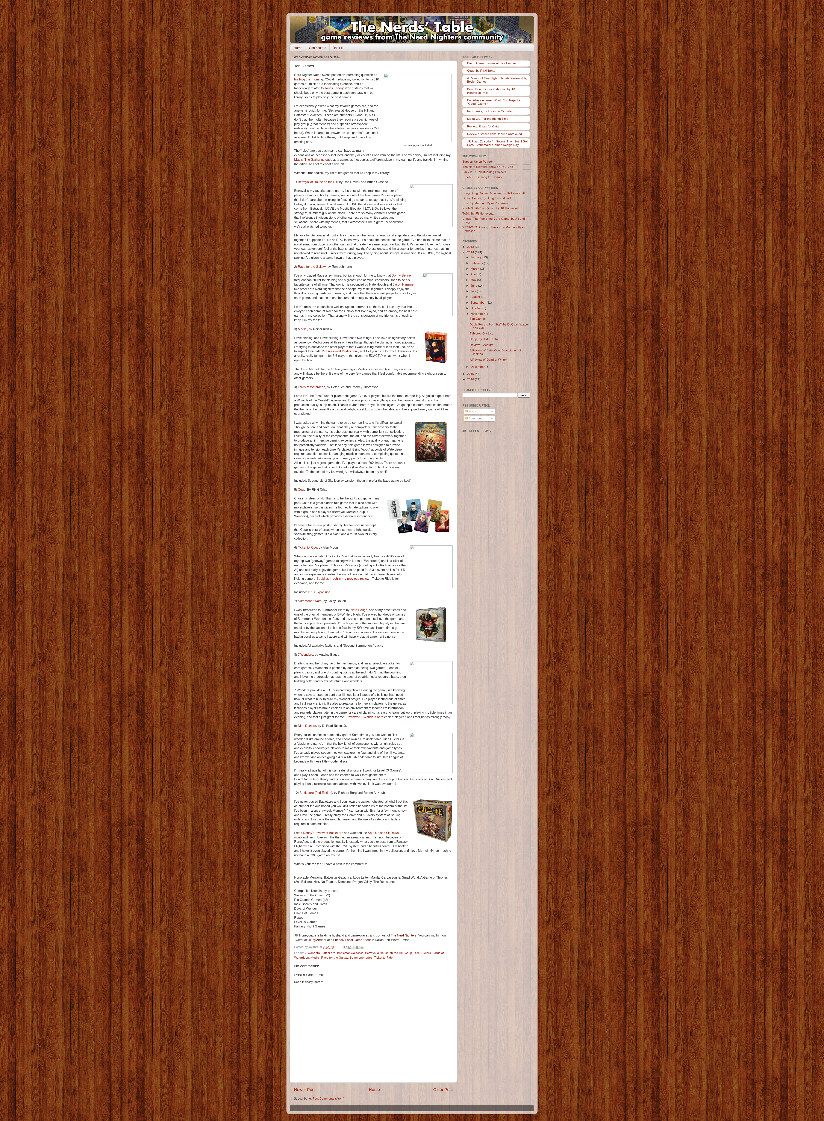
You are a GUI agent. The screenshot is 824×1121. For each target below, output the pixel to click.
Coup (301, 489)
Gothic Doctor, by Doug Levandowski (487, 198)
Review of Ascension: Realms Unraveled (494, 134)
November (478, 313)
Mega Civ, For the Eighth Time (487, 118)
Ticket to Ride (307, 547)
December (478, 366)
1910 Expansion (319, 592)
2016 (471, 379)
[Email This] (346, 947)
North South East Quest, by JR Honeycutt (490, 208)
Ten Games (478, 318)
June (474, 285)
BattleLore (328, 953)
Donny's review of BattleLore (323, 833)
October (476, 308)
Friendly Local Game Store (352, 940)
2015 (471, 373)
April (474, 274)
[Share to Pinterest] (362, 947)
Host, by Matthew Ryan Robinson (485, 203)
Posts (472, 411)
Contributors (317, 48)
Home (298, 48)
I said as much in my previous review (343, 578)
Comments (475, 418)
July (474, 291)
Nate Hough (358, 610)
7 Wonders (305, 654)
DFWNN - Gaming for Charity (482, 177)
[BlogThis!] (350, 947)
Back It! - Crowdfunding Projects (484, 172)
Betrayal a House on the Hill (384, 953)
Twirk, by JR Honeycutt (478, 213)
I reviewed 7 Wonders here (364, 717)
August (476, 296)
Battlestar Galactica (350, 953)
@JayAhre (315, 940)
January (476, 257)
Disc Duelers (307, 726)
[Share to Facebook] (358, 947)
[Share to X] (354, 947)
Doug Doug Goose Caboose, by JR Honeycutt (493, 193)
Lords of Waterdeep (311, 387)
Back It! (338, 48)
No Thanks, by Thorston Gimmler (489, 111)
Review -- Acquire (482, 344)
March (475, 268)
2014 (471, 252)
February (477, 263)
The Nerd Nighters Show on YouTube (487, 166)
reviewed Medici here (343, 351)
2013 (471, 246)
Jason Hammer (403, 284)
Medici (302, 329)
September (478, 302)
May (474, 279)
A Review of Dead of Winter (488, 359)
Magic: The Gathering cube (313, 159)
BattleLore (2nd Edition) (316, 792)
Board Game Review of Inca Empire (491, 63)
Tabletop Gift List (481, 333)
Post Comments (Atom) (328, 1098)
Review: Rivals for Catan (483, 126)
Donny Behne (401, 275)
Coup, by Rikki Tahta (481, 70)
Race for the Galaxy (312, 266)
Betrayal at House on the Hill (318, 182)
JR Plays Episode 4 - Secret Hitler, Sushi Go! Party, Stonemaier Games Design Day (497, 143)
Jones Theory (334, 88)
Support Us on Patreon (478, 161)
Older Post (443, 1089)
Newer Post (304, 1089)
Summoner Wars (310, 601)
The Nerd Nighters (404, 935)
